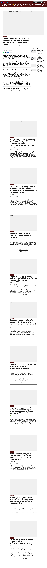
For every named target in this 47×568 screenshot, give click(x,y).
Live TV (28, 2)
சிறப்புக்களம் (10, 4)
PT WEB (12, 194)
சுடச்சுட (5, 4)
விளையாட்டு (27, 4)
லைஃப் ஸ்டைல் (38, 4)
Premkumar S (12, 239)
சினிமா (32, 4)
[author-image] (10, 147)
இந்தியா (22, 4)
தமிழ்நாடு (17, 4)
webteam (4, 49)
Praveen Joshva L (13, 147)
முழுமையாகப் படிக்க (23, 207)
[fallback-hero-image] (33, 51)
